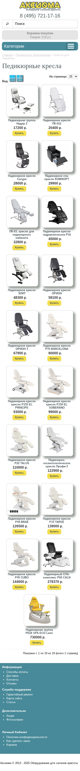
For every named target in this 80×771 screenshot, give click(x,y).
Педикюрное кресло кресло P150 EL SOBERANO (57, 404)
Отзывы (11, 683)
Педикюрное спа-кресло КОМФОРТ (56, 177)
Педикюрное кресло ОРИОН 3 (22, 347)
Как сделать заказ (18, 740)
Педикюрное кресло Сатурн (22, 177)
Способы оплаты (17, 672)
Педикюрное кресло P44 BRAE (22, 520)
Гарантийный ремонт (19, 694)
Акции (10, 715)
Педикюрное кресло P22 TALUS (22, 461)
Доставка (12, 675)
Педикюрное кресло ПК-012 (57, 122)
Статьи (10, 702)
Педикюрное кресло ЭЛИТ (22, 292)
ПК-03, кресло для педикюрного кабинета (21, 234)
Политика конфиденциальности (26, 737)
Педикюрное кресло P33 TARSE (57, 520)
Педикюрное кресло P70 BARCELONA (57, 347)
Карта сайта (14, 698)
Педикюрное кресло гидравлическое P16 (57, 233)
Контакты (12, 679)
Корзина (11, 744)
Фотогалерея (14, 719)
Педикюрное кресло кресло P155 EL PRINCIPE (22, 404)
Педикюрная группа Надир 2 (21, 122)
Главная (7, 55)
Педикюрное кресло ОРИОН (57, 292)
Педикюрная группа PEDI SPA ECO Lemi (39, 631)
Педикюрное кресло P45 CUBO (22, 576)
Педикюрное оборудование (33, 55)
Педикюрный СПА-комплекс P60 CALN (56, 576)
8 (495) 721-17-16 (40, 16)
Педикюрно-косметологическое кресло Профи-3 (56, 463)
